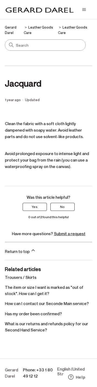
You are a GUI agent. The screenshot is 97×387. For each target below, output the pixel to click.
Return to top (17, 251)
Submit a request (69, 233)
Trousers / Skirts (20, 277)
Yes (34, 207)
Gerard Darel (11, 372)
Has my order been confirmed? (33, 313)
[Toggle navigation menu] (83, 9)
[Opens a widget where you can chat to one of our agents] (77, 377)
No (62, 207)
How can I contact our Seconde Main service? (47, 303)
